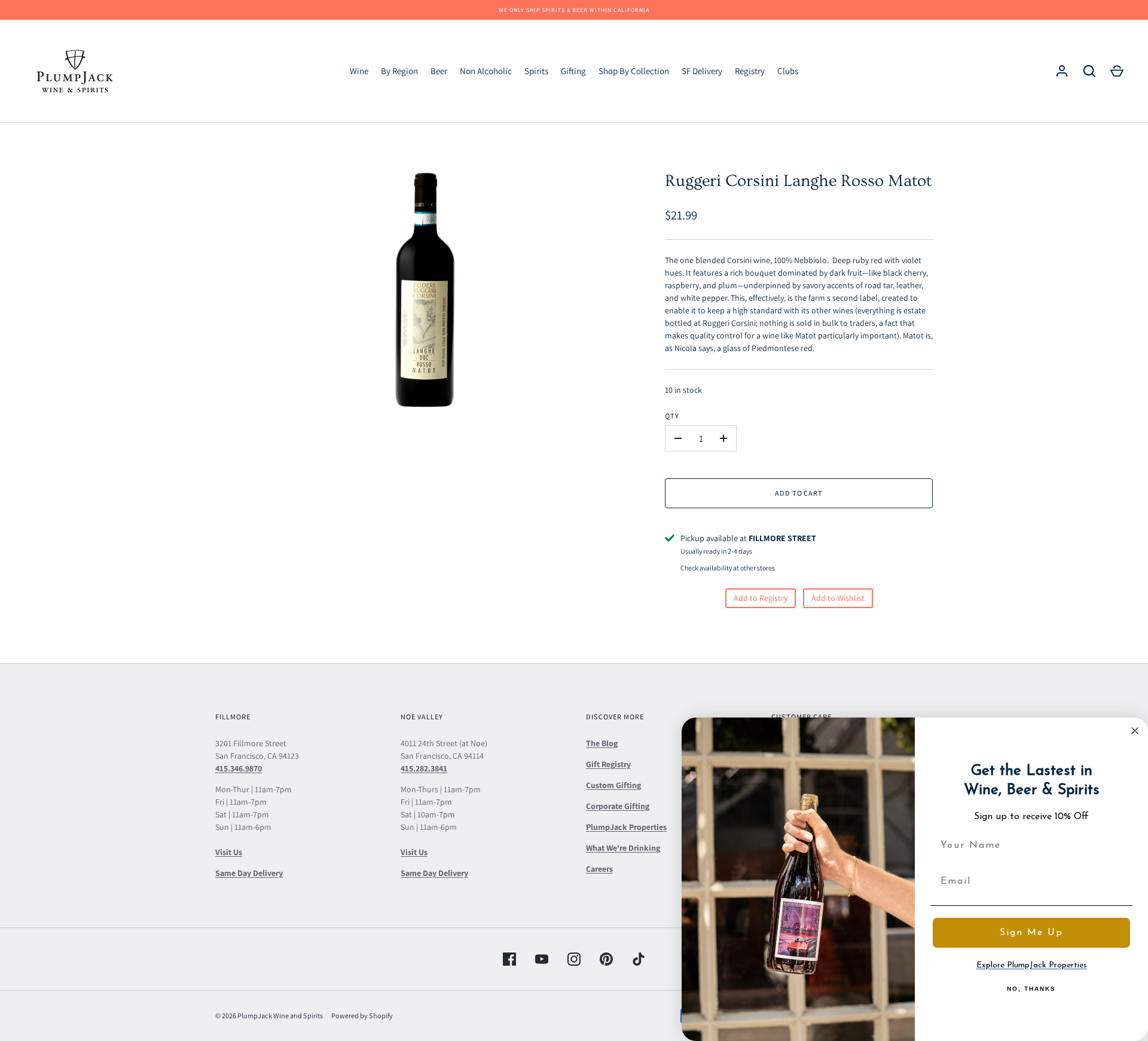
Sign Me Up (1031, 933)
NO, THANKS (1031, 988)
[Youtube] (542, 959)
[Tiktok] (638, 959)
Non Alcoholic (486, 71)
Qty (672, 416)
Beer (438, 71)
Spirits (536, 71)
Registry (750, 71)
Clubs (787, 71)
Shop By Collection (634, 71)
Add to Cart (799, 493)
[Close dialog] (1135, 730)
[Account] (1062, 71)
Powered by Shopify (362, 1016)
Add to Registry (760, 598)
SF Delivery (702, 71)
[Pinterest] (606, 959)
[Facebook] (509, 959)
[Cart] (1117, 71)
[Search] (1089, 71)
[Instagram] (574, 959)
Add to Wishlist (838, 598)
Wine (359, 71)
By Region (399, 71)
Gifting (573, 71)
